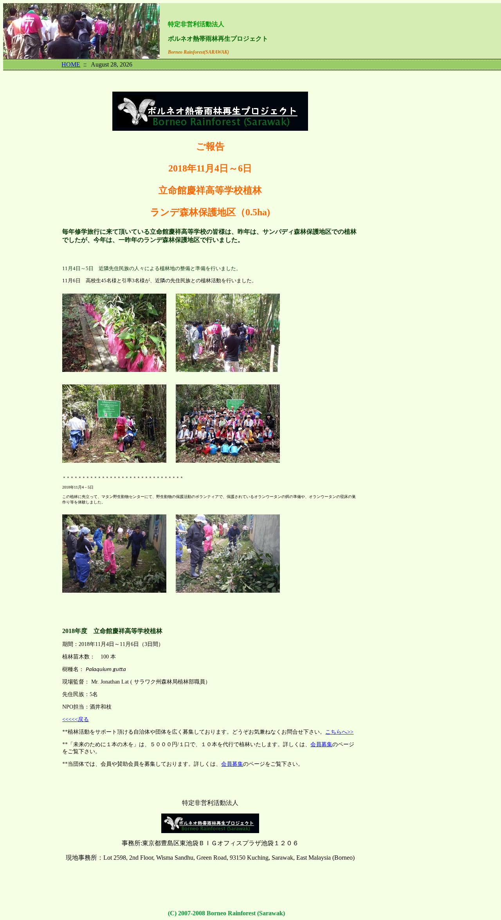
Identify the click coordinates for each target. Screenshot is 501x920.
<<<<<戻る (75, 719)
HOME (70, 64)
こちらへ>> (339, 732)
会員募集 (321, 744)
